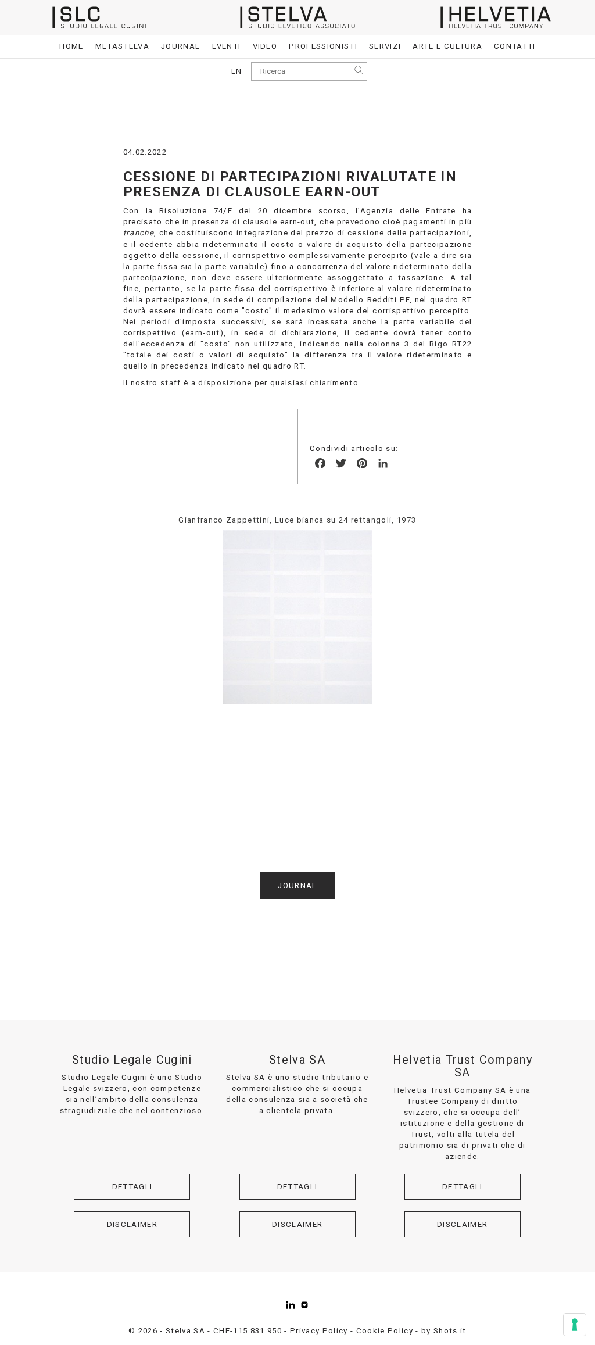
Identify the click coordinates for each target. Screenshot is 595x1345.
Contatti (515, 46)
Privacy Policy (319, 1330)
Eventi (226, 46)
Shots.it (450, 1330)
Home (71, 46)
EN (236, 71)
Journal (180, 46)
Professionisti (323, 46)
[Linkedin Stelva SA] (290, 1305)
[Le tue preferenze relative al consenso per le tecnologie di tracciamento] (575, 1325)
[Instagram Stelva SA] (304, 1305)
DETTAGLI (132, 1186)
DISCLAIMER (132, 1224)
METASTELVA (122, 46)
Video (265, 46)
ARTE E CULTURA (447, 46)
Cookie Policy (384, 1330)
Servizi (385, 46)
